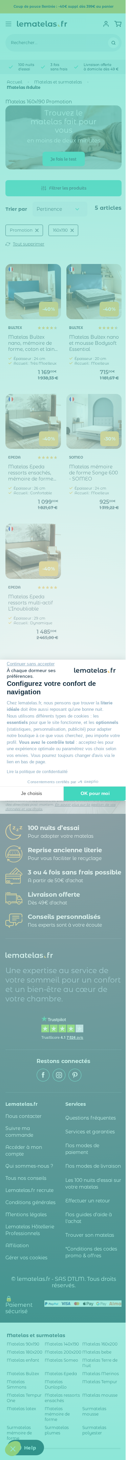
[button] (13, 1448)
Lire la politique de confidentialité (37, 771)
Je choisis (31, 793)
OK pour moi (95, 793)
